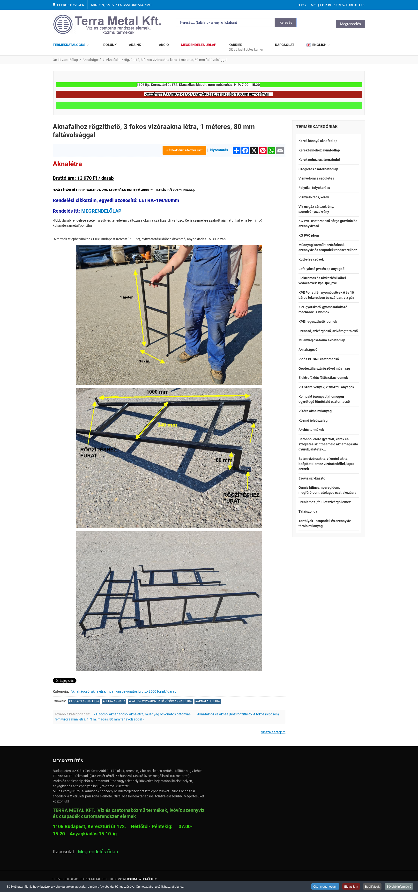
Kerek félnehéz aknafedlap (319, 150)
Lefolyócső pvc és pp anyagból (322, 269)
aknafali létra (208, 701)
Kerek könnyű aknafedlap (318, 141)
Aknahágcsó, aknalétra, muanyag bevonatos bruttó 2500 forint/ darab (123, 691)
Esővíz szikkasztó (312, 478)
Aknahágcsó (308, 350)
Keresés (285, 22)
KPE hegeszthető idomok (318, 321)
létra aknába (114, 701)
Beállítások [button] (372, 886)
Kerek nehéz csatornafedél (319, 160)
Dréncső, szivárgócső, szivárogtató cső (328, 331)
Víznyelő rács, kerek (314, 197)
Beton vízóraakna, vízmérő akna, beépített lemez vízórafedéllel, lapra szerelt (326, 464)
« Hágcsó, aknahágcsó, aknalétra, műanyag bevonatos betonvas (142, 714)
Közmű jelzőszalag (313, 420)
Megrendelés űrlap (98, 852)
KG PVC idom (309, 235)
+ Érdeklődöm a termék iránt (184, 150)
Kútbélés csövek (311, 259)
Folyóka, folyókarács (314, 188)
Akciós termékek (311, 430)
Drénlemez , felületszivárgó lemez (325, 502)
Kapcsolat (63, 852)
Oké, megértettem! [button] (325, 886)
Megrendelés (350, 24)
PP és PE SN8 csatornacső (319, 359)
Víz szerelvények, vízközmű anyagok (326, 387)
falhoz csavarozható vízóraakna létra (161, 701)
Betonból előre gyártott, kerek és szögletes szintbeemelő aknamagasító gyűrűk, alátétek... (328, 444)
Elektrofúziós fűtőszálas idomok (323, 378)
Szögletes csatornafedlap (318, 169)
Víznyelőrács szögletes (316, 178)
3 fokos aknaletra (84, 701)
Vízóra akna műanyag (315, 411)
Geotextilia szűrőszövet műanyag (324, 368)
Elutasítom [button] (351, 886)
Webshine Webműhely (139, 879)
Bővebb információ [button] (399, 886)
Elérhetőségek (70, 5)
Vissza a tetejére (273, 732)
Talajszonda (308, 511)
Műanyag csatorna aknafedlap (322, 340)
